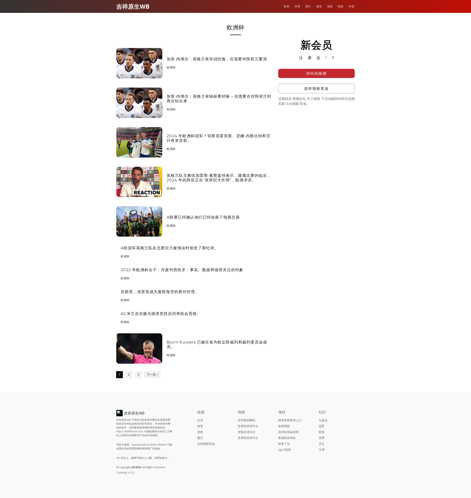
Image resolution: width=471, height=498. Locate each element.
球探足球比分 (246, 432)
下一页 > (152, 375)
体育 (297, 6)
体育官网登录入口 (290, 420)
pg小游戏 (284, 450)
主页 (200, 420)
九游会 (323, 420)
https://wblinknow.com (129, 431)
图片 (308, 6)
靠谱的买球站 (287, 438)
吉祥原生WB (133, 6)
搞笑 (319, 6)
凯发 (322, 432)
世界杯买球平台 (248, 426)
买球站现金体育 (288, 432)
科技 (351, 6)
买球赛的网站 (246, 420)
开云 (322, 444)
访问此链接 (316, 73)
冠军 (322, 426)
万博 (322, 450)
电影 (340, 6)
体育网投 (284, 426)
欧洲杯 (171, 67)
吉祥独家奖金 (316, 88)
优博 (322, 438)
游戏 (330, 6)
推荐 (286, 6)
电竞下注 (284, 444)
